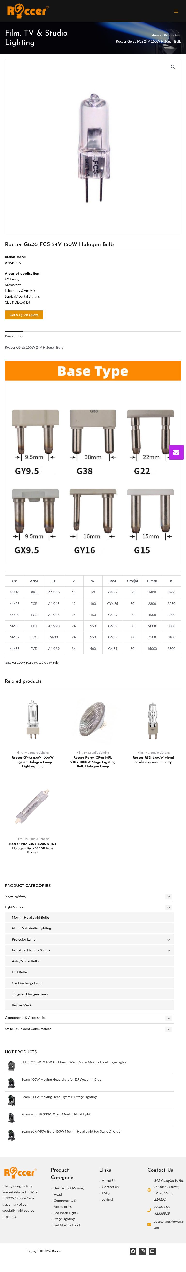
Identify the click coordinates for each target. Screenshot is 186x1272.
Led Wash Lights (66, 1213)
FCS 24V (31, 662)
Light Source (14, 907)
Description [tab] (14, 336)
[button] (173, 67)
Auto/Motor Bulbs (25, 961)
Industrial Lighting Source (31, 950)
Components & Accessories (25, 1017)
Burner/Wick (21, 1005)
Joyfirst (107, 1199)
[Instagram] (142, 1251)
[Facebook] (133, 1251)
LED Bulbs (19, 972)
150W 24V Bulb (48, 662)
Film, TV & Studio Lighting (31, 928)
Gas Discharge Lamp (27, 983)
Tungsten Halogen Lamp (30, 994)
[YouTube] (152, 1251)
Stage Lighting (15, 896)
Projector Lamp (23, 939)
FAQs (106, 1193)
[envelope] (176, 452)
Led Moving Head (67, 1225)
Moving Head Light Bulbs (30, 917)
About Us (109, 1181)
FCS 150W (18, 662)
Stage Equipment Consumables (28, 1029)
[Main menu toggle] (176, 11)
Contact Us (110, 1187)
